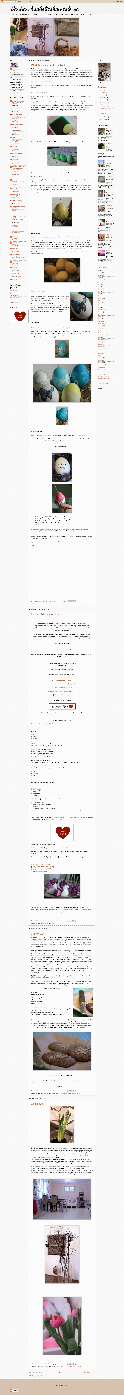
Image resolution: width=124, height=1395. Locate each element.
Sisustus (100, 344)
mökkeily (100, 326)
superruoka (77, 1093)
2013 (101, 90)
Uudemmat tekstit (35, 1372)
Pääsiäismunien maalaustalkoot (48, 65)
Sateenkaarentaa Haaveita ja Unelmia (18, 207)
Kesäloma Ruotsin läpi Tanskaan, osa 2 (17, 168)
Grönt (13, 175)
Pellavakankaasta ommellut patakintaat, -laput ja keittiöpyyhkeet (18, 118)
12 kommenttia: (61, 1091)
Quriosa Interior (14, 302)
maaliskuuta (105, 102)
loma (99, 314)
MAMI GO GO (16, 273)
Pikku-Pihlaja (15, 268)
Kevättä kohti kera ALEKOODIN (16, 148)
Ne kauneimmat (16, 162)
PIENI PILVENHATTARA (17, 138)
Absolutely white (16, 180)
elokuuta (104, 95)
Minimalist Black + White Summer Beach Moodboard (18, 183)
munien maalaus (56, 604)
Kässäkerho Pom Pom (17, 202)
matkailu (100, 321)
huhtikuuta (104, 100)
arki (52, 1093)
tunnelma (100, 358)
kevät (58, 1366)
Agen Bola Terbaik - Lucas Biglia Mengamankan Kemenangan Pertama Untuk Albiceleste (18, 218)
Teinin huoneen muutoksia (16, 141)
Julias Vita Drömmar (17, 237)
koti (99, 300)
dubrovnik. (101, 280)
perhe (99, 330)
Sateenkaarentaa (14, 300)
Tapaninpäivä (109, 191)
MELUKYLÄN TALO (18, 167)
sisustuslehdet (101, 349)
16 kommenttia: (61, 1364)
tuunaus (100, 360)
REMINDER (15, 263)
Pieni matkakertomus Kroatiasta (109, 162)
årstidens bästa (15, 174)
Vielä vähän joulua (109, 177)
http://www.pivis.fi (14, 290)
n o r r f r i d (15, 262)
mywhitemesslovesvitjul (18, 215)
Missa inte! (14, 238)
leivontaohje (57, 1093)
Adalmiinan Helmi (14, 297)
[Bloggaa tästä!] (70, 601)
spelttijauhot (71, 1093)
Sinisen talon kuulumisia (18, 231)
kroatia (100, 305)
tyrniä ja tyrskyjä (16, 243)
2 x (13, 269)
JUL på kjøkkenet (16, 196)
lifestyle (100, 312)
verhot (79, 1366)
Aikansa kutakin (15, 226)
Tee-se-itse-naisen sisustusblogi (17, 115)
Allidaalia (14, 146)
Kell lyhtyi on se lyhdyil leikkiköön (18, 103)
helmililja (54, 1366)
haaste (53, 923)
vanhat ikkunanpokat (103, 378)
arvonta (100, 273)
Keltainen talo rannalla (17, 124)
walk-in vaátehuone (103, 383)
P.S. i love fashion (16, 276)
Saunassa (108, 250)
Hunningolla (109, 129)
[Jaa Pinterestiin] (75, 601)
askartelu (100, 275)
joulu (99, 287)
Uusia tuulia (15, 244)
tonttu (99, 356)
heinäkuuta (104, 97)
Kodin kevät (37, 1103)
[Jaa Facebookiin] (73, 601)
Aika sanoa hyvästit (16, 190)
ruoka (65, 1093)
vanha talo (100, 374)
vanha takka (101, 372)
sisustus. (100, 346)
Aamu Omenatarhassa (17, 153)
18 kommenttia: (61, 601)
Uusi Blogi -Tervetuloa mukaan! (18, 209)
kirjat (99, 296)
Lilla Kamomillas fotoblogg (16, 255)
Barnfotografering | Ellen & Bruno (18, 132)
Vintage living (15, 189)
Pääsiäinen (62, 604)
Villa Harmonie (14, 295)
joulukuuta (104, 92)
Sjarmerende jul (16, 194)
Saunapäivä (14, 110)
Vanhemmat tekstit (88, 1372)
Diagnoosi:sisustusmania (18, 101)
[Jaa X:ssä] (72, 601)
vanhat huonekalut (103, 376)
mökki (99, 328)
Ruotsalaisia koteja (16, 126)
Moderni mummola (17, 200)
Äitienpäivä (15, 250)
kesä (99, 291)
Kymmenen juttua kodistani (109, 206)
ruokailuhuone (63, 1366)
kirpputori (100, 298)
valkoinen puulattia (72, 1366)
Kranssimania (109, 220)
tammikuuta (105, 119)
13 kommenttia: (60, 921)
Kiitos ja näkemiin (16, 232)
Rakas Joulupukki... (109, 235)
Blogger (66, 1385)
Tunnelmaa (15, 248)
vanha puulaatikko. (103, 369)
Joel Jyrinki (13, 293)
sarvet (99, 342)
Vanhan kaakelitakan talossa (44, 8)
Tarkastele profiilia (14, 93)
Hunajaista (14, 279)
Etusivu (61, 1372)
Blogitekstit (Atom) (37, 1376)
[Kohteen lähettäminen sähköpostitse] (68, 601)
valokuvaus (101, 367)
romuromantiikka (102, 335)
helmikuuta (104, 117)
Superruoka (37, 933)
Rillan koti (14, 225)
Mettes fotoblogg (16, 130)
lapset (99, 307)
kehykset (100, 289)
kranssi (99, 303)
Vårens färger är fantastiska (18, 257)
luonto (99, 319)
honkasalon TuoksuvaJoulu (16, 160)
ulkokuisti (100, 362)
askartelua (100, 277)
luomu (62, 1093)
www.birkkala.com (48, 985)
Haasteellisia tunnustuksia (45, 614)
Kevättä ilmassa (16, 155)
